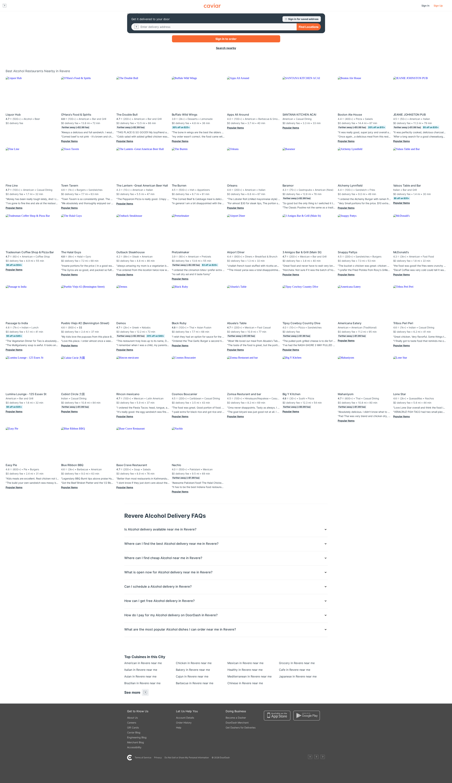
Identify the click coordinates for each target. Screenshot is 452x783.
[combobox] (217, 27)
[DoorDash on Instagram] (323, 757)
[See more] (145, 692)
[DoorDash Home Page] (212, 6)
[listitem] (132, 663)
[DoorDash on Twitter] (316, 757)
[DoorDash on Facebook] (310, 757)
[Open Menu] (4, 5)
